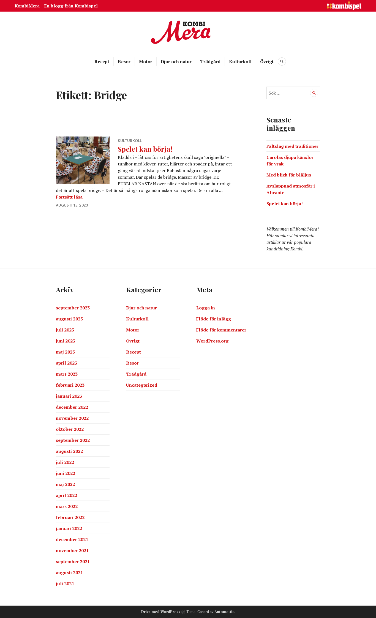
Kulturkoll (240, 61)
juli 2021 (65, 583)
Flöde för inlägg (213, 319)
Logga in (205, 308)
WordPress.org (212, 341)
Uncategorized (141, 385)
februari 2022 (70, 517)
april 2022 (66, 495)
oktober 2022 (70, 429)
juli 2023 (65, 330)
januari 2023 (69, 396)
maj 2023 (65, 352)
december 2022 (72, 407)
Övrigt (267, 61)
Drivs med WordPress (160, 611)
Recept (101, 61)
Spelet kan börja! (145, 148)
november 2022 (72, 418)
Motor (145, 61)
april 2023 (66, 363)
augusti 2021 (69, 572)
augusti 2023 (69, 319)
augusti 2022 (69, 451)
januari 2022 (69, 528)
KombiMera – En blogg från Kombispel (56, 6)
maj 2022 (65, 484)
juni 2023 (65, 341)
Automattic (224, 611)
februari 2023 (70, 385)
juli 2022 (65, 462)
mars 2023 (67, 374)
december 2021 (72, 539)
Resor (124, 61)
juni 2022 (65, 473)
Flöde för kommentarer (221, 330)
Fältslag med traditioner (292, 146)
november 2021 (72, 550)
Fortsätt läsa (69, 197)
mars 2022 (67, 506)
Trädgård (210, 61)
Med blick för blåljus (288, 175)
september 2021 (73, 561)
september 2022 (73, 440)
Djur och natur (176, 61)
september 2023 (73, 308)
